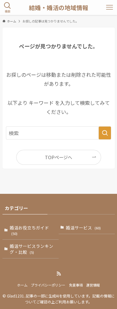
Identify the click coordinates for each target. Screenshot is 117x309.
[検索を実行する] (105, 133)
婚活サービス (83, 227)
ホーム (22, 284)
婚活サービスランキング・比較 (31, 249)
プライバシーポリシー (48, 284)
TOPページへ (58, 157)
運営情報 (93, 284)
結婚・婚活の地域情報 (58, 8)
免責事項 (76, 284)
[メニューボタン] (109, 7)
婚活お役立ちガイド (29, 230)
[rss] (58, 274)
